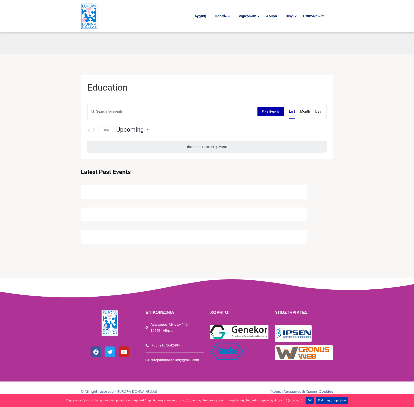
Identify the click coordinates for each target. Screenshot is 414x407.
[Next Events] (94, 130)
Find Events (270, 111)
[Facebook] (96, 351)
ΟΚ (310, 400)
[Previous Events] (88, 130)
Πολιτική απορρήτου (332, 400)
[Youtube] (124, 351)
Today (106, 130)
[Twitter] (110, 351)
